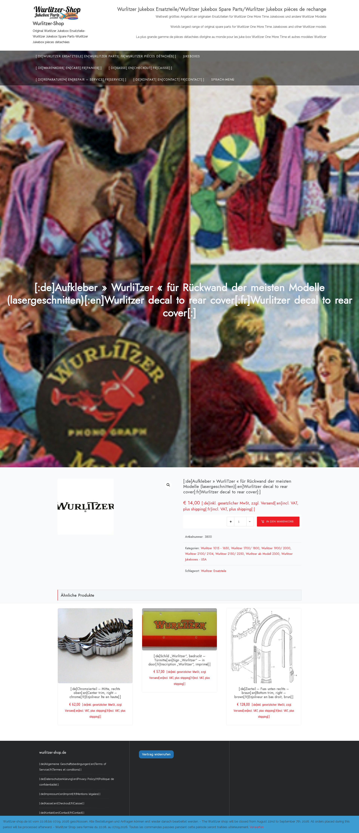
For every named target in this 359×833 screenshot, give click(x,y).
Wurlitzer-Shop (48, 23)
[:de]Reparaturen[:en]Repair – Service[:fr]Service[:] (81, 79)
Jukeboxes (191, 56)
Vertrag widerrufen (156, 754)
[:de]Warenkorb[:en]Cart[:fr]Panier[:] (69, 68)
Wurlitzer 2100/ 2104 (199, 554)
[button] (168, 485)
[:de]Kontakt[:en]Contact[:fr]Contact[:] (168, 79)
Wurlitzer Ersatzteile (213, 571)
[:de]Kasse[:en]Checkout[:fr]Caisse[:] (140, 68)
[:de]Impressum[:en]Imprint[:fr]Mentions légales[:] (69, 794)
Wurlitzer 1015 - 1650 (215, 548)
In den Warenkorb (280, 521)
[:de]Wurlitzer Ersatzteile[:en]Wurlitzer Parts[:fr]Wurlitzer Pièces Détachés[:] (106, 56)
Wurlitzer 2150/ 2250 (229, 554)
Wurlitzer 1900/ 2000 (275, 548)
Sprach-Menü (222, 79)
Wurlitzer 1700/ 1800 (245, 548)
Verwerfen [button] (257, 827)
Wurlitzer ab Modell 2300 (262, 554)
